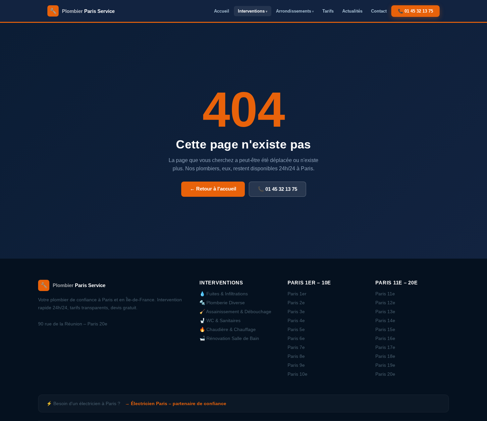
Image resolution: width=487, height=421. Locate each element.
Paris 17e (385, 347)
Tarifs (328, 11)
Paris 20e (385, 374)
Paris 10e (297, 374)
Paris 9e (296, 365)
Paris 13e (385, 311)
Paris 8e (296, 356)
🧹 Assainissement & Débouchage (235, 311)
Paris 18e (385, 356)
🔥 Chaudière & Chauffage (227, 329)
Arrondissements (293, 11)
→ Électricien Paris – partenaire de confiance (175, 403)
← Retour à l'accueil (213, 188)
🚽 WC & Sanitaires (220, 320)
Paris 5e (296, 329)
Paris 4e (296, 320)
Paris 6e (296, 338)
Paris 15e (385, 329)
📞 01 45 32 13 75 (415, 11)
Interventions (251, 11)
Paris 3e (296, 311)
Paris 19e (385, 365)
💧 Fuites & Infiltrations (223, 293)
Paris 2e (296, 302)
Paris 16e (385, 338)
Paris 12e (385, 302)
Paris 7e (296, 347)
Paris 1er (297, 293)
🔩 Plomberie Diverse (222, 302)
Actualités (352, 11)
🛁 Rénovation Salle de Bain (229, 338)
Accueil (221, 11)
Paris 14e (385, 320)
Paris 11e (385, 293)
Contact (379, 11)
